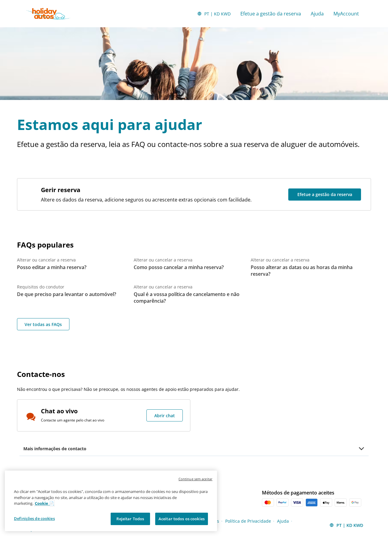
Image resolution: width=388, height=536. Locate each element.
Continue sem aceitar (195, 479)
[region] (111, 501)
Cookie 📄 (44, 503)
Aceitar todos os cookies (182, 518)
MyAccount (346, 13)
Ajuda (317, 13)
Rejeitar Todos (130, 518)
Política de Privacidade (248, 521)
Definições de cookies (34, 518)
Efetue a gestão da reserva (270, 13)
